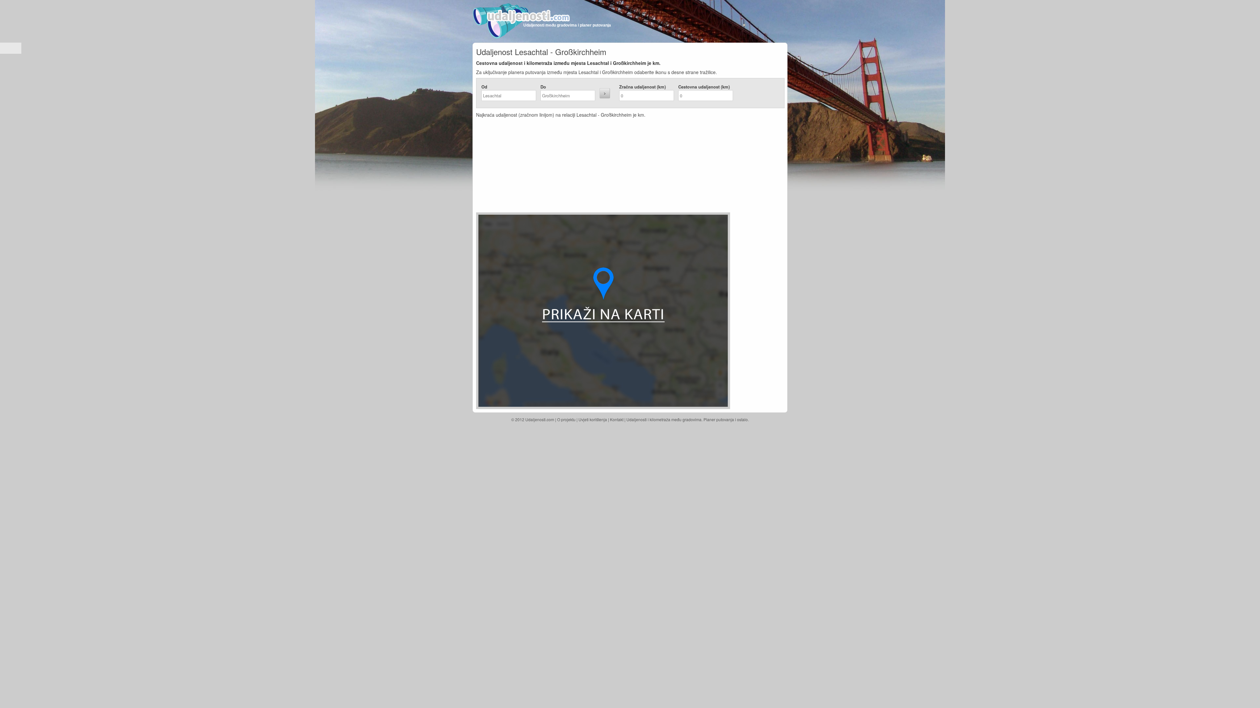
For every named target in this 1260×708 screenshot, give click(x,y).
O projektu (566, 419)
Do (543, 87)
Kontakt (616, 419)
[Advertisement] (591, 166)
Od (484, 87)
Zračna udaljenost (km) (642, 87)
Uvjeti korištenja (592, 419)
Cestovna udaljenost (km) (704, 87)
